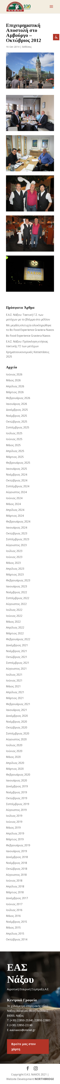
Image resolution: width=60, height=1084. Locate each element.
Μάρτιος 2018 (15, 892)
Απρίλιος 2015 (15, 933)
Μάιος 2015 (13, 927)
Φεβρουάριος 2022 (18, 639)
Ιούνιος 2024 (14, 498)
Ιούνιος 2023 (14, 557)
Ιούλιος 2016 (14, 910)
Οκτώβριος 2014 (16, 939)
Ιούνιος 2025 (14, 439)
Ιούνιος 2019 (14, 822)
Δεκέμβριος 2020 (17, 716)
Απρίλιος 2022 (15, 627)
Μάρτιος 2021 (15, 698)
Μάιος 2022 (13, 621)
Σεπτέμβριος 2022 (17, 598)
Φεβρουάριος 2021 (18, 704)
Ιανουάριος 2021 (16, 710)
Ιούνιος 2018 (14, 880)
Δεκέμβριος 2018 (17, 857)
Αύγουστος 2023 (16, 545)
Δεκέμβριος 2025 (17, 410)
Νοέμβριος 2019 (16, 792)
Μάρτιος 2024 (15, 516)
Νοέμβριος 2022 (16, 592)
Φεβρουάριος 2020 (18, 774)
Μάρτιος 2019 (15, 839)
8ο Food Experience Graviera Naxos (28, 335)
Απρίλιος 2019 (15, 833)
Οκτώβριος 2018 (16, 869)
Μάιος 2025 (13, 445)
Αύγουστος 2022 (16, 604)
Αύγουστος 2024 (16, 492)
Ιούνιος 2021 (14, 680)
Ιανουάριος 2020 (16, 780)
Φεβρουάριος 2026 (18, 398)
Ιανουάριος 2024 (16, 527)
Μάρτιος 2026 (15, 392)
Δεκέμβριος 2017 (17, 898)
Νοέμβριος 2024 (16, 474)
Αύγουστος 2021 (16, 668)
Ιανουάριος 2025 (16, 469)
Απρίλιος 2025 (15, 451)
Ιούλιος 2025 (14, 433)
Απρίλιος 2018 (15, 886)
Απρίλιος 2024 (15, 510)
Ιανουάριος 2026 (16, 404)
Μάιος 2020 (13, 757)
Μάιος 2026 (13, 380)
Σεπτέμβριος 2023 (17, 539)
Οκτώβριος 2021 (16, 657)
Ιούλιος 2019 (14, 816)
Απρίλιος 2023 (15, 568)
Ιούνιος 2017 (14, 904)
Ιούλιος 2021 (14, 674)
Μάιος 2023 (13, 563)
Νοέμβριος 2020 (16, 721)
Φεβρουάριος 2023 (18, 580)
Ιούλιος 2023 (14, 551)
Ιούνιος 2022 (14, 616)
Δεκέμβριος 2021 (17, 645)
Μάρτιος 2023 (15, 574)
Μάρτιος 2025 (15, 457)
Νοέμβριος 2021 (16, 651)
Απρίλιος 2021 (15, 692)
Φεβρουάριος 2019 (18, 845)
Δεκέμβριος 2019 (17, 786)
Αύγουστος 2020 (16, 739)
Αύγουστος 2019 (16, 810)
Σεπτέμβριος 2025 (17, 427)
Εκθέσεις (27, 46)
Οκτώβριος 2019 (16, 798)
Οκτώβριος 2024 (16, 480)
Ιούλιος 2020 (14, 745)
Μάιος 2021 (13, 686)
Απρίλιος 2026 (15, 386)
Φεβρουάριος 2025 (18, 463)
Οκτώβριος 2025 (16, 421)
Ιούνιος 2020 (14, 751)
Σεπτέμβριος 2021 (17, 663)
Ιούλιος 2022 (14, 610)
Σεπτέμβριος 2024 (17, 486)
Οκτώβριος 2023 (16, 533)
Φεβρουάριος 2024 (18, 521)
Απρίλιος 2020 (15, 763)
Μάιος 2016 (13, 916)
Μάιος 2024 (13, 504)
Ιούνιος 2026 (14, 374)
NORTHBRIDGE (44, 1079)
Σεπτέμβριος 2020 (17, 733)
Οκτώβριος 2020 (16, 727)
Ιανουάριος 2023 (16, 586)
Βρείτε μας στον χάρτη (23, 1046)
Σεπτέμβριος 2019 (17, 804)
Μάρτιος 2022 (15, 633)
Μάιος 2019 (13, 827)
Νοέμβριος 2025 (16, 416)
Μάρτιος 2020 (15, 769)
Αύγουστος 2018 (16, 875)
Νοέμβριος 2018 (16, 863)
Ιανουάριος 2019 (16, 851)
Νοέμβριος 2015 (16, 922)
